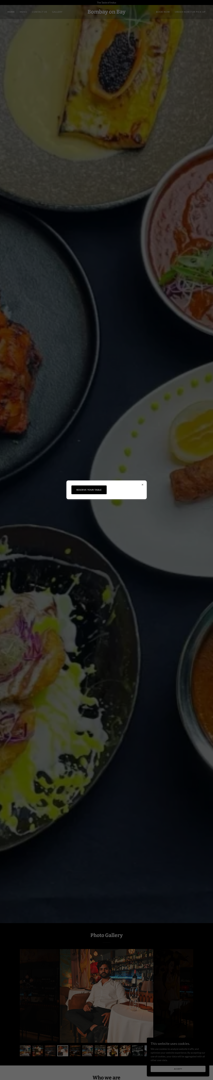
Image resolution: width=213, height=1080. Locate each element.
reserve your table (89, 489)
